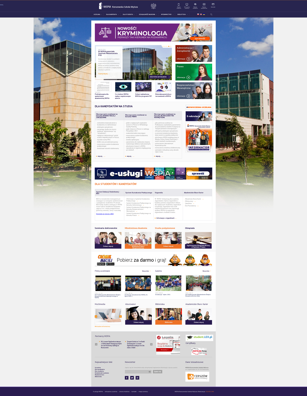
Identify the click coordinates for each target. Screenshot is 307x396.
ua (204, 14)
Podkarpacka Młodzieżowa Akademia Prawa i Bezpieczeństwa (138, 246)
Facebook (126, 378)
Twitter (132, 378)
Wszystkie (145, 271)
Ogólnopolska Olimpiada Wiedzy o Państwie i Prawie (198, 246)
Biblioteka (168, 322)
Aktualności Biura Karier (193, 199)
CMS (212, 391)
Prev (150, 283)
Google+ (137, 378)
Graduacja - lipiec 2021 (162, 294)
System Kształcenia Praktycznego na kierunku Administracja (138, 204)
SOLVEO (208, 391)
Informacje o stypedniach (165, 218)
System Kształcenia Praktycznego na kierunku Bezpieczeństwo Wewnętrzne (138, 209)
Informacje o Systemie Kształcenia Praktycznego (138, 200)
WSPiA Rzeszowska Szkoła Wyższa (101, 6)
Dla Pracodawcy (190, 206)
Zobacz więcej (108, 246)
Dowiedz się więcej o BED (105, 214)
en (201, 14)
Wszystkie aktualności (160, 77)
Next (96, 283)
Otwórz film (108, 283)
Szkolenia (188, 203)
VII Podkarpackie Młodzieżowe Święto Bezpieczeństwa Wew (198, 295)
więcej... (100, 156)
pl (198, 14)
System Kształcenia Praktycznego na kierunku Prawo (138, 214)
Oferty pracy (189, 201)
